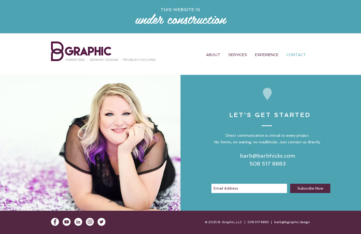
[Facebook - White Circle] (55, 222)
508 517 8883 (258, 222)
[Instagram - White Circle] (90, 222)
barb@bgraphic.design (292, 222)
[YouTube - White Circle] (67, 222)
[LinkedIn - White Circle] (78, 222)
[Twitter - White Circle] (101, 222)
